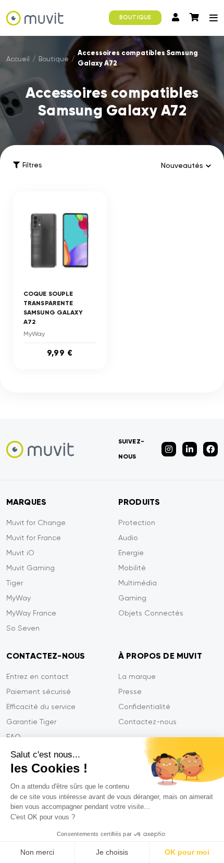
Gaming (132, 598)
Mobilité (132, 568)
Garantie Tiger (31, 721)
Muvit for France (33, 537)
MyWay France (31, 613)
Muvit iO (20, 552)
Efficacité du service (41, 706)
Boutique (54, 59)
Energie (131, 552)
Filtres (32, 165)
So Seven (23, 628)
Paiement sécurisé (38, 691)
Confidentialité (144, 706)
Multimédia (137, 583)
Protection (136, 522)
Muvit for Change (36, 522)
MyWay (18, 598)
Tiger (14, 583)
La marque (137, 676)
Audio (128, 537)
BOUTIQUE (135, 17)
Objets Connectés (150, 613)
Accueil (18, 59)
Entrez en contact (37, 676)
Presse (130, 691)
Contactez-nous (147, 721)
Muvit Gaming (30, 568)
